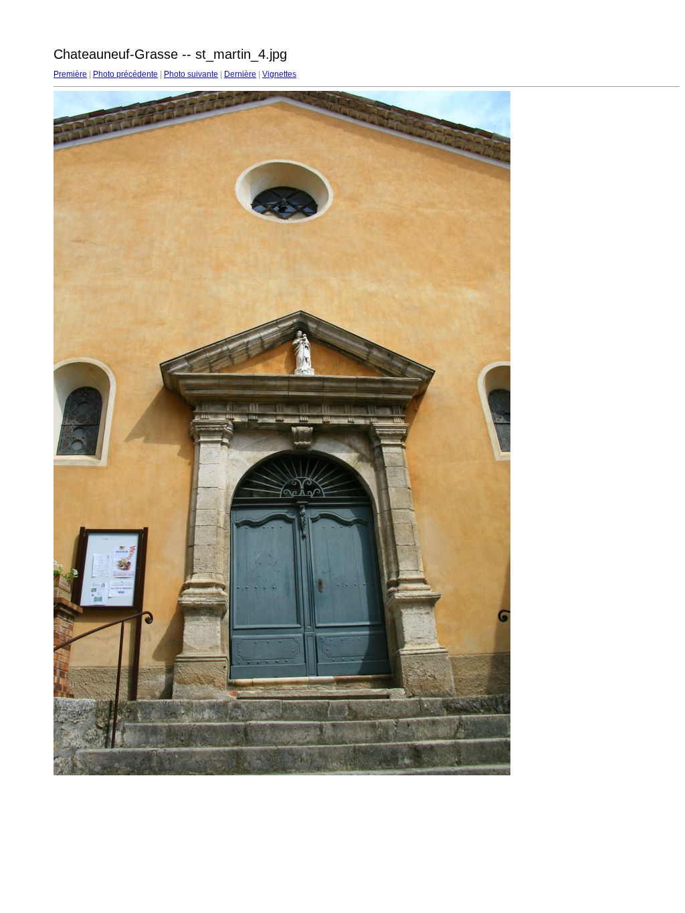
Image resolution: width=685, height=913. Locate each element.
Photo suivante (191, 74)
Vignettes (279, 74)
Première (70, 74)
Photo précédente (125, 74)
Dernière (240, 74)
